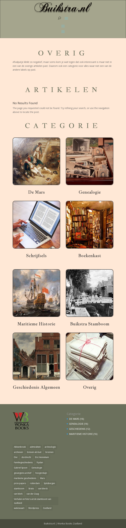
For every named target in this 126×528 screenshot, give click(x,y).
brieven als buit (34, 452)
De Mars (36, 192)
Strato (31, 488)
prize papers (20, 483)
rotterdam (35, 483)
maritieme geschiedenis (25, 478)
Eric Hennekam (42, 457)
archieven (18, 452)
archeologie (50, 446)
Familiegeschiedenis (23, 462)
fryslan (40, 462)
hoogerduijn (41, 473)
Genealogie (37, 467)
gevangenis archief (22, 473)
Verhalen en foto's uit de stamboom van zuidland (32, 501)
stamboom (19, 488)
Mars (42, 478)
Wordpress (33, 508)
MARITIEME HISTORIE (81, 433)
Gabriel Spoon (20, 467)
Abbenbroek (20, 446)
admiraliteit (35, 446)
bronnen (49, 452)
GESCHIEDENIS (77, 428)
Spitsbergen (49, 483)
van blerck (43, 488)
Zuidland (47, 508)
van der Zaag (33, 493)
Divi (15, 457)
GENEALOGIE (76, 423)
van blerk (18, 493)
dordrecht (26, 457)
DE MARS (74, 418)
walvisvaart (19, 508)
